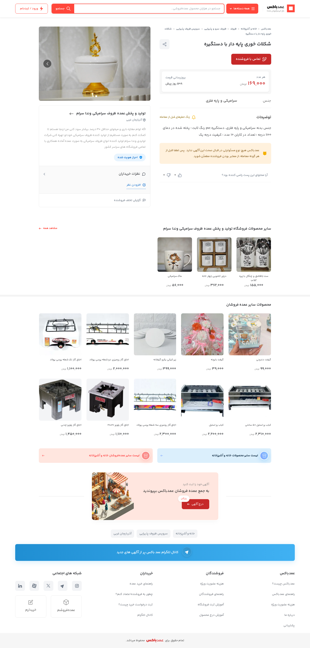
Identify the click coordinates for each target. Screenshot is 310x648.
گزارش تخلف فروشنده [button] (127, 200)
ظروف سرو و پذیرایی (215, 29)
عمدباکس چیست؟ (283, 584)
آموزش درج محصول (211, 615)
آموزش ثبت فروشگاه (211, 604)
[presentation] (47, 64)
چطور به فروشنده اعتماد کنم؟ (134, 594)
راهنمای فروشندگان (211, 594)
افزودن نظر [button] (134, 185)
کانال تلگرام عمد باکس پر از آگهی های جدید (148, 552)
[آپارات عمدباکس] (34, 586)
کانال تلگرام (145, 615)
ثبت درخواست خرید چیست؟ (135, 604)
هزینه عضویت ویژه (283, 604)
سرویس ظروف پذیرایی (188, 29)
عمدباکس (266, 29)
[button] (96, 96)
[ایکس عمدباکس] (48, 586)
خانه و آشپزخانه (249, 29)
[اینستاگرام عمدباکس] (77, 586)
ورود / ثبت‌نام (29, 8)
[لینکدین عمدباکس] (20, 586)
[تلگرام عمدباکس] (63, 586)
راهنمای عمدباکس (283, 594)
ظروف (233, 29)
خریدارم (30, 610)
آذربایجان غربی (122, 533)
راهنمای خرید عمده (141, 584)
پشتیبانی (289, 625)
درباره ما (289, 615)
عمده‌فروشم (66, 610)
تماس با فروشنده (248, 59)
